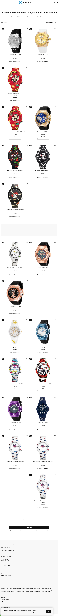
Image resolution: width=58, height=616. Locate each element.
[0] (53, 2)
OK (48, 611)
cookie (30, 610)
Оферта (3, 597)
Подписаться (29, 527)
